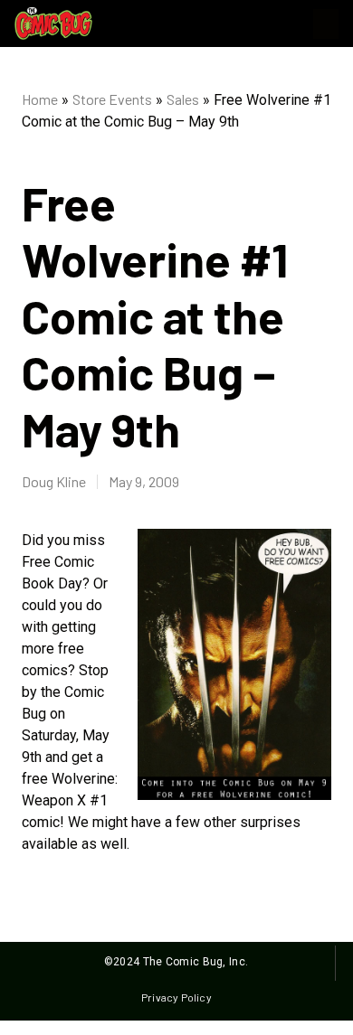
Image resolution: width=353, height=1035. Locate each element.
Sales (183, 99)
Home (40, 99)
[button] (326, 24)
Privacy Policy (176, 997)
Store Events (112, 99)
